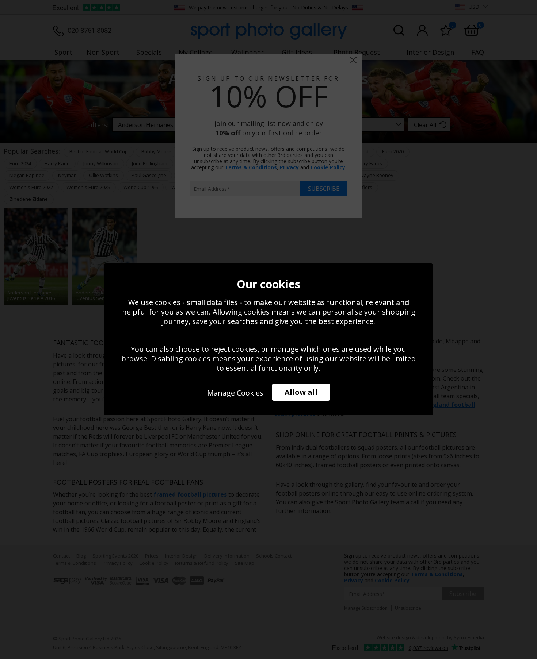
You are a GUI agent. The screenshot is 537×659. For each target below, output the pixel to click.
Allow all (301, 392)
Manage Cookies (235, 393)
